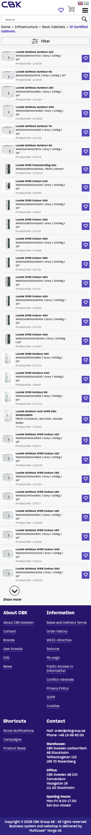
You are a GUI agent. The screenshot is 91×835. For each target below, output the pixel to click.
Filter (45, 41)
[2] (12, 588)
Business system (22, 826)
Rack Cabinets (53, 27)
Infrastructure (26, 27)
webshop (51, 826)
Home (5, 27)
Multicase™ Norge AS (45, 831)
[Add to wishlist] (85, 58)
